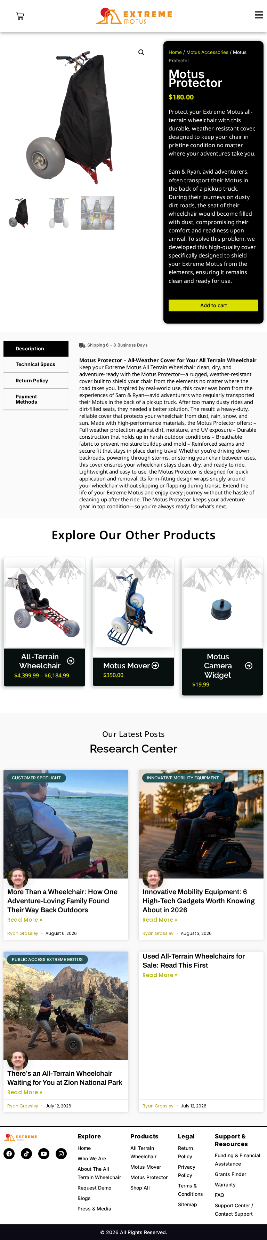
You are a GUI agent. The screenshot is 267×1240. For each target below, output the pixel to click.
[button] (141, 52)
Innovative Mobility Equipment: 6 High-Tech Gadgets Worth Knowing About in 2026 (199, 901)
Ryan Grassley (22, 933)
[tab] (35, 349)
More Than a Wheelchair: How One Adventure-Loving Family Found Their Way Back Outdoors (62, 901)
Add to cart (213, 305)
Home (175, 52)
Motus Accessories (207, 52)
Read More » (24, 919)
